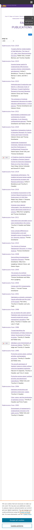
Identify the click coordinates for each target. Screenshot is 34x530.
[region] (17, 515)
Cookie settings (25, 512)
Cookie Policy (27, 514)
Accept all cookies (17, 520)
